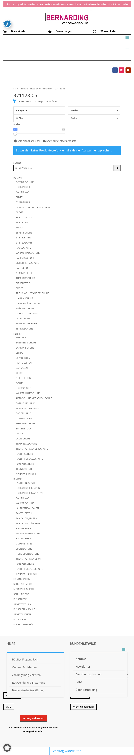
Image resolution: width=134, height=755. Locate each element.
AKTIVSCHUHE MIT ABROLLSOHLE (34, 207)
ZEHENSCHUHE (24, 232)
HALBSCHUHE (23, 187)
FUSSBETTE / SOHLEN (25, 609)
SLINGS (20, 227)
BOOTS (20, 383)
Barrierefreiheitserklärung (28, 690)
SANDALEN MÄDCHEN (28, 523)
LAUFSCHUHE (23, 318)
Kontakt (81, 659)
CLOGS (19, 212)
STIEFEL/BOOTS (24, 242)
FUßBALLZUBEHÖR (23, 624)
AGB (8, 706)
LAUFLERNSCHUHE (26, 482)
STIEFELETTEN (23, 237)
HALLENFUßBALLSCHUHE (29, 303)
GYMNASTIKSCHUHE (27, 313)
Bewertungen (64, 31)
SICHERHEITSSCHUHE (27, 262)
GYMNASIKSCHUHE (26, 474)
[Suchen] (118, 168)
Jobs (79, 682)
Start (15, 88)
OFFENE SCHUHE (25, 182)
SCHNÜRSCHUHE (25, 347)
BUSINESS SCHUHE (26, 342)
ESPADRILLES (23, 202)
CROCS (19, 288)
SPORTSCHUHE (24, 548)
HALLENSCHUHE (24, 298)
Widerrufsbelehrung (83, 706)
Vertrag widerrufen (33, 718)
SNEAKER (21, 337)
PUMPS (20, 197)
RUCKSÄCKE (19, 619)
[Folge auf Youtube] (128, 70)
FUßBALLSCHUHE (25, 308)
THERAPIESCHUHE (25, 278)
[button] (7, 748)
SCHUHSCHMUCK (22, 583)
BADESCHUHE (23, 267)
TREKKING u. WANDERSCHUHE (32, 293)
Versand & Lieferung (24, 667)
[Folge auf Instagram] (121, 70)
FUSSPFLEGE (20, 599)
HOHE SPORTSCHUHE (27, 553)
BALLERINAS (22, 192)
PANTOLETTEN (24, 217)
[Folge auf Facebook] (115, 70)
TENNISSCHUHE (24, 328)
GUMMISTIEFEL (24, 273)
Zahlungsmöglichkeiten (26, 675)
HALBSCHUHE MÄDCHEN (29, 493)
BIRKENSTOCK (23, 283)
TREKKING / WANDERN (28, 558)
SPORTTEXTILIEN (22, 604)
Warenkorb (18, 31)
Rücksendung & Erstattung (28, 682)
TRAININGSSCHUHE (26, 323)
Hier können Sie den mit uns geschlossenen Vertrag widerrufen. (33, 729)
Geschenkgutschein (89, 674)
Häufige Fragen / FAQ (25, 659)
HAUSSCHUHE (23, 247)
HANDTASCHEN (21, 579)
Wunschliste (108, 31)
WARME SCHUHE (25, 503)
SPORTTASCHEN (22, 614)
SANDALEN (22, 222)
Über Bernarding (86, 689)
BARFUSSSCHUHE (25, 257)
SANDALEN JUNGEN (26, 518)
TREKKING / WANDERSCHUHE (32, 448)
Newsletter (83, 666)
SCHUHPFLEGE (21, 594)
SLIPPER (20, 352)
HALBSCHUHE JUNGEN (28, 487)
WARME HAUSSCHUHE (28, 252)
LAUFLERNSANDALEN (27, 508)
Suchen (17, 162)
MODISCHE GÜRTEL (23, 589)
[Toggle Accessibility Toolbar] (7, 24)
